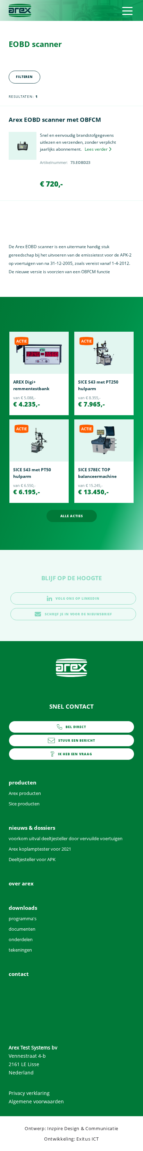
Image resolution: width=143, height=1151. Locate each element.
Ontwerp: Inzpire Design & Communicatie (71, 1128)
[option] (39, 373)
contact (75, 756)
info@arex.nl (76, 742)
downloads (23, 907)
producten (22, 782)
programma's (22, 918)
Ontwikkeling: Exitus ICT (71, 1139)
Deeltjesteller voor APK (32, 859)
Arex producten (25, 793)
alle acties (71, 516)
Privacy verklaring (29, 1093)
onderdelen (21, 939)
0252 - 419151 (76, 729)
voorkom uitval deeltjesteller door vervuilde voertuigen (66, 838)
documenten (22, 929)
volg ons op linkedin (78, 598)
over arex (21, 883)
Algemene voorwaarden (36, 1101)
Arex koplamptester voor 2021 (40, 849)
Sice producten (24, 804)
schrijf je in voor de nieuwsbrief (78, 614)
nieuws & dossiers (32, 827)
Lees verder (96, 149)
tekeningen (20, 950)
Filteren (24, 76)
